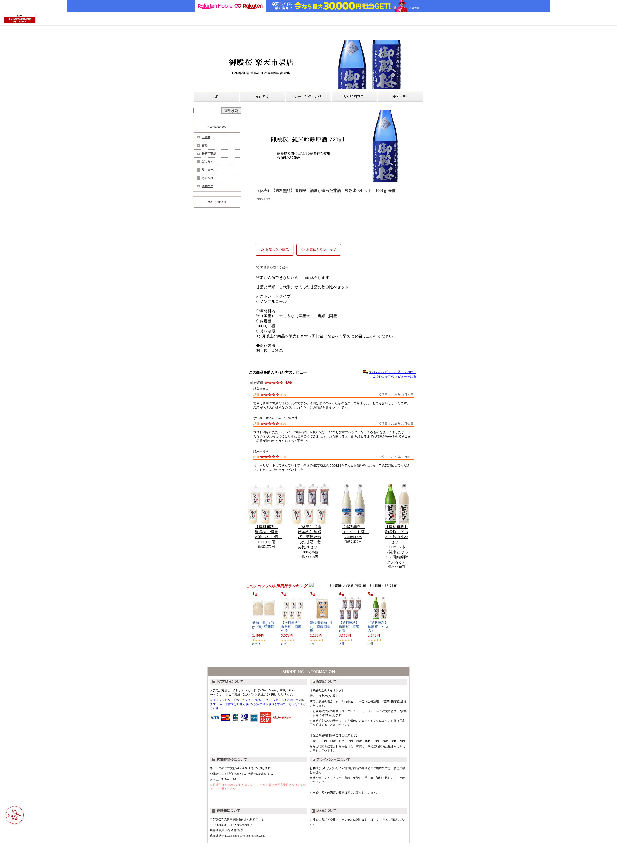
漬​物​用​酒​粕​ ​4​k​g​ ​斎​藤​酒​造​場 (321, 627)
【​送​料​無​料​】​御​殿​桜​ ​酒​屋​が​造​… (291, 627)
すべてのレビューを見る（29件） (392, 372)
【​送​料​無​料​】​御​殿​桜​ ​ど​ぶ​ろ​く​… (378, 627)
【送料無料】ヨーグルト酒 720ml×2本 (355, 532)
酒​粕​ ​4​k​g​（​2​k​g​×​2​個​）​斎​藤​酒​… (263, 627)
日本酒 (206, 137)
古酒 (205, 145)
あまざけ (207, 178)
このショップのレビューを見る (394, 376)
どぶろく (207, 161)
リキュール (209, 169)
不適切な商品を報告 (274, 267)
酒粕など (207, 186)
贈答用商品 (209, 153)
